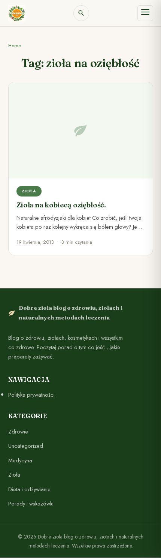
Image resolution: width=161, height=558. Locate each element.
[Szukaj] (81, 13)
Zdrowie (18, 432)
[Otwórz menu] (145, 13)
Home (14, 45)
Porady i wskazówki (31, 504)
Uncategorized (25, 446)
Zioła (14, 475)
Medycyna (20, 460)
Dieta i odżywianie (29, 489)
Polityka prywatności (31, 395)
